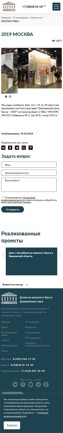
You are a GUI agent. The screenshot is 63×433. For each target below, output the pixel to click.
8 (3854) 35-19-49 (22, 365)
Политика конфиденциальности (37, 344)
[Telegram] (17, 148)
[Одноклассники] (10, 148)
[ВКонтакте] (3, 148)
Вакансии (30, 327)
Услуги (5, 340)
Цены (4, 350)
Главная (5, 321)
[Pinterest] (31, 148)
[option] (31, 68)
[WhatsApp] (24, 148)
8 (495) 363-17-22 (24, 359)
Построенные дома (9, 333)
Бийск (5, 365)
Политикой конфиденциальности (18, 198)
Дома (4, 327)
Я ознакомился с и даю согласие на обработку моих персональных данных (29, 200)
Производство (9, 345)
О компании (32, 321)
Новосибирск (10, 371)
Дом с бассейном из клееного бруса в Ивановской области (31, 254)
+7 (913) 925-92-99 (33, 371)
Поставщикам (33, 337)
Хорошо (12, 425)
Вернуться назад (13, 284)
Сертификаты (33, 332)
